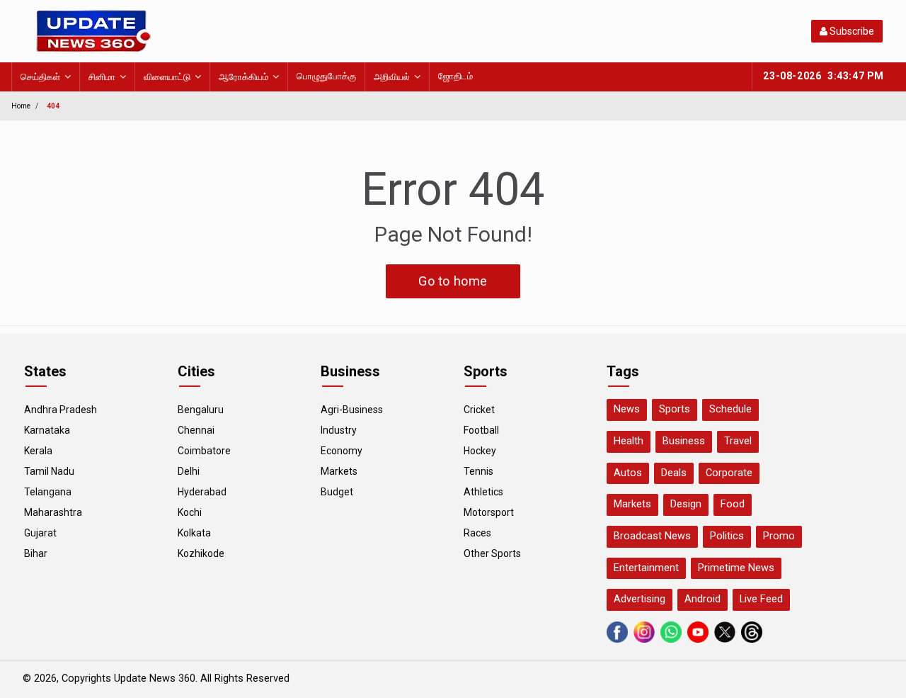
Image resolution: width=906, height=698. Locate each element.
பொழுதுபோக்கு (326, 76)
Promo (779, 536)
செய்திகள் (40, 77)
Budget (337, 491)
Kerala (38, 450)
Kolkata (194, 533)
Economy (341, 450)
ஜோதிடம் (455, 76)
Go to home (453, 281)
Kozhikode (201, 553)
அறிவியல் (392, 77)
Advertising (639, 599)
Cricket (479, 409)
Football (481, 430)
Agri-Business (352, 409)
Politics (727, 536)
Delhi (189, 471)
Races (477, 533)
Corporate (729, 473)
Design (685, 504)
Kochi (190, 512)
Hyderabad (202, 491)
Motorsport (489, 512)
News (627, 409)
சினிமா (101, 77)
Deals (674, 473)
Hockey (480, 450)
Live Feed (761, 599)
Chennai (196, 430)
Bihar (35, 553)
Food (733, 504)
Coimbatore (204, 450)
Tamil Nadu (49, 471)
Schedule (730, 409)
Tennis (478, 471)
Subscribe (850, 31)
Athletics (483, 491)
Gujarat (40, 533)
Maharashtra (53, 512)
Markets (339, 471)
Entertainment (646, 568)
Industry (339, 430)
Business (684, 441)
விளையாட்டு (167, 77)
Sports (674, 409)
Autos (628, 473)
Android (702, 599)
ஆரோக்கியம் (243, 77)
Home (20, 106)
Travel (738, 441)
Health (628, 441)
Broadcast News (652, 536)
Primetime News (736, 568)
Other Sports (492, 553)
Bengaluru (201, 409)
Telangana (47, 491)
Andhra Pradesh (60, 409)
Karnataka (47, 430)
